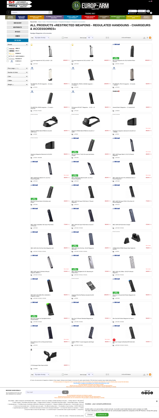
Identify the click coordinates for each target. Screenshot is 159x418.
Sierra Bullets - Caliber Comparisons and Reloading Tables (21, 400)
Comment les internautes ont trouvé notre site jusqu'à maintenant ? (44, 407)
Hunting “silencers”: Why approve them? (78, 400)
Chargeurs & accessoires (78, 22)
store (44, 22)
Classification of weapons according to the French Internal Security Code (91, 383)
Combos (17, 36)
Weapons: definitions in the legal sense (62, 404)
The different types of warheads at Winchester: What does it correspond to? (35, 404)
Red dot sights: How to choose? (79, 404)
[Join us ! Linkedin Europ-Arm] (151, 393)
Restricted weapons (52, 22)
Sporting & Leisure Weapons (36, 17)
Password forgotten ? (142, 13)
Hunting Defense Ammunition (90, 17)
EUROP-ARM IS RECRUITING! (82, 406)
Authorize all (102, 414)
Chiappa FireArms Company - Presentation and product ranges (52, 402)
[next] (150, 38)
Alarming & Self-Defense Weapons (54, 17)
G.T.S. (56, 415)
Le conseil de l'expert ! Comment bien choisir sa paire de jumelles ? (62, 409)
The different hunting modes (51, 406)
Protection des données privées (77, 415)
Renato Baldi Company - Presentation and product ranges (80, 402)
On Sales (17, 32)
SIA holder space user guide (37, 406)
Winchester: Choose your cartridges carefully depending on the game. (51, 400)
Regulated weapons (21, 17)
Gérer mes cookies (64, 415)
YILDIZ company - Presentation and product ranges (24, 402)
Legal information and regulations (21, 407)
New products (17, 27)
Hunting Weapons (10, 17)
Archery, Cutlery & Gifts (133, 17)
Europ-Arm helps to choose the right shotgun (35, 409)
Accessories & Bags (104, 17)
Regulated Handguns (64, 22)
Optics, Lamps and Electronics (72, 17)
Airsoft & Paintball (147, 17)
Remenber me (133, 13)
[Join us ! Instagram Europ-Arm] (145, 393)
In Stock (66, 37)
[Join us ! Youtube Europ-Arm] (148, 393)
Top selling (17, 40)
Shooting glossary (13, 404)
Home (39, 22)
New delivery (17, 23)
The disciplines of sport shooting (66, 406)
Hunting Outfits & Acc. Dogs (118, 17)
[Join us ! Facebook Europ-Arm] (142, 393)
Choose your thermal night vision (21, 406)
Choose (90, 414)
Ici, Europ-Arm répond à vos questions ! (70, 407)
